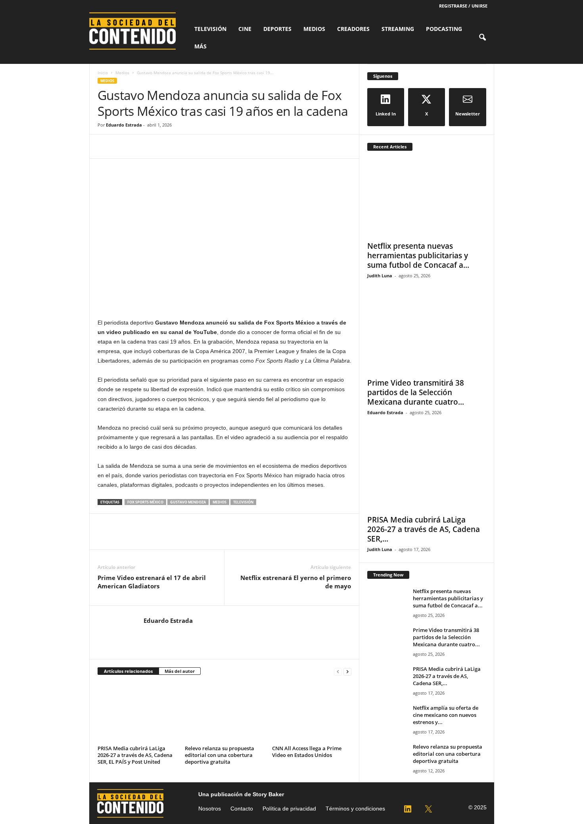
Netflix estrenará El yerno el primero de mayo (295, 582)
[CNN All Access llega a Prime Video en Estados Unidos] (311, 713)
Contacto (241, 808)
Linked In (386, 114)
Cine (244, 29)
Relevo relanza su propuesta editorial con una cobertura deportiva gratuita (219, 755)
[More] (179, 146)
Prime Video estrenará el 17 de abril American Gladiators (152, 582)
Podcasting (444, 29)
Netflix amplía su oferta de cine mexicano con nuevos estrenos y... (445, 715)
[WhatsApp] (160, 146)
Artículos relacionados (128, 671)
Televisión (210, 29)
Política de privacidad (289, 808)
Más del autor (180, 671)
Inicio (103, 72)
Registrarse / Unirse (463, 6)
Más (200, 46)
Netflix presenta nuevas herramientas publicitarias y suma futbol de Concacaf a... (418, 255)
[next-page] (347, 671)
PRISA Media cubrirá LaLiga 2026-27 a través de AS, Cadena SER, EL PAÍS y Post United (135, 755)
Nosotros (209, 808)
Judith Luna (379, 276)
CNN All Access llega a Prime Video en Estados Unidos (306, 752)
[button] (482, 37)
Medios (314, 29)
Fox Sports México (145, 502)
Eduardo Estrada (124, 125)
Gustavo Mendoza (188, 502)
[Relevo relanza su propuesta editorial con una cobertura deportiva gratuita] (224, 713)
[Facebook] (105, 146)
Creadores (353, 29)
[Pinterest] (142, 146)
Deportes (277, 29)
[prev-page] (338, 671)
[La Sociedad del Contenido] (136, 31)
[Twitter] (124, 146)
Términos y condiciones (355, 808)
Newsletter (467, 114)
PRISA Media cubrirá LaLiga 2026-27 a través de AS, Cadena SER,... (423, 529)
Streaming (398, 29)
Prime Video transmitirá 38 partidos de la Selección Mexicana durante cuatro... (415, 392)
